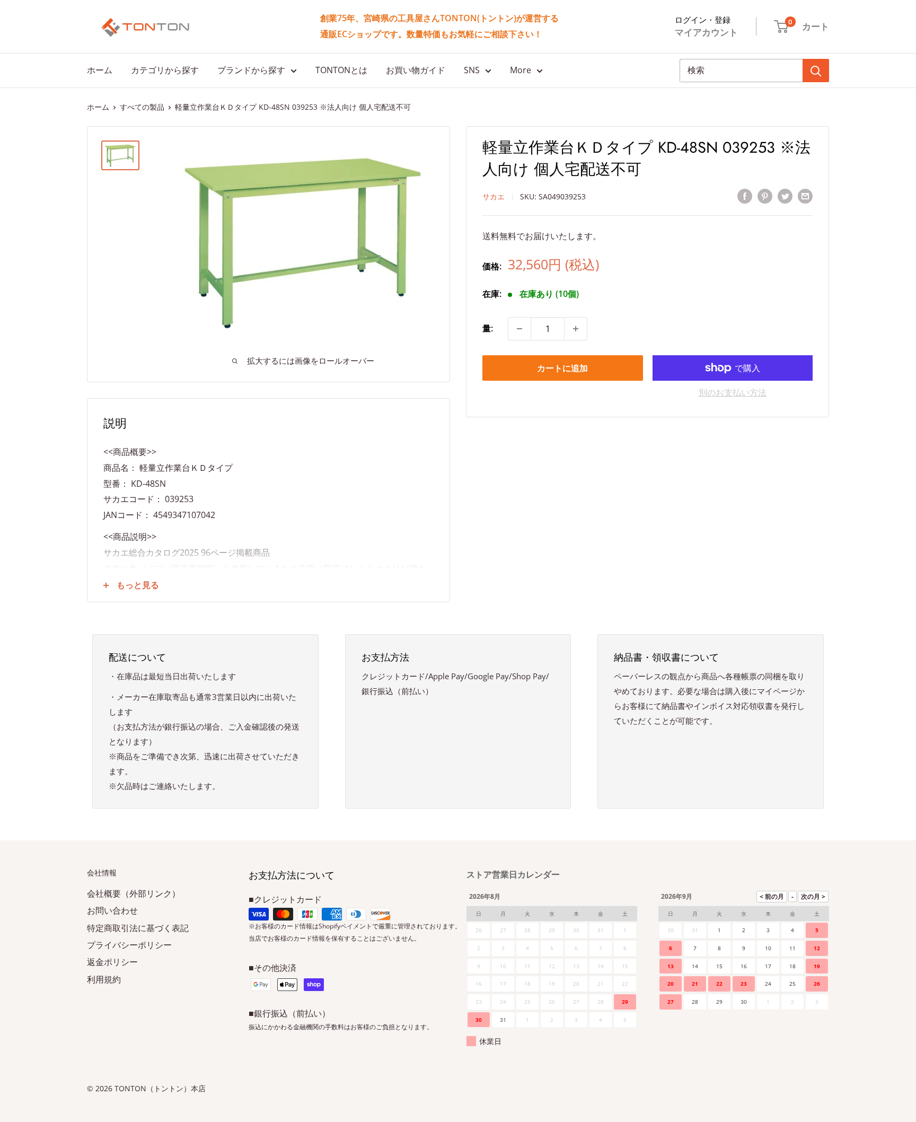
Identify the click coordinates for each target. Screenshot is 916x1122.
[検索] (816, 70)
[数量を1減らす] (519, 329)
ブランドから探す (251, 70)
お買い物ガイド (415, 70)
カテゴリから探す (165, 70)
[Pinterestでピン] (765, 196)
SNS (472, 70)
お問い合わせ (112, 910)
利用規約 (104, 979)
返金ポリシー (112, 962)
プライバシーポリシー (129, 945)
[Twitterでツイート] (785, 196)
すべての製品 (142, 107)
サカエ (493, 196)
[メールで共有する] (805, 196)
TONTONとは (341, 70)
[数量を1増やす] (576, 329)
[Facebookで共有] (744, 196)
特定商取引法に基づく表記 (138, 928)
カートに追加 (562, 368)
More (520, 70)
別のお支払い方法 (733, 392)
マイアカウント (706, 32)
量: (487, 328)
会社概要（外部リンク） (133, 893)
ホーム (99, 70)
